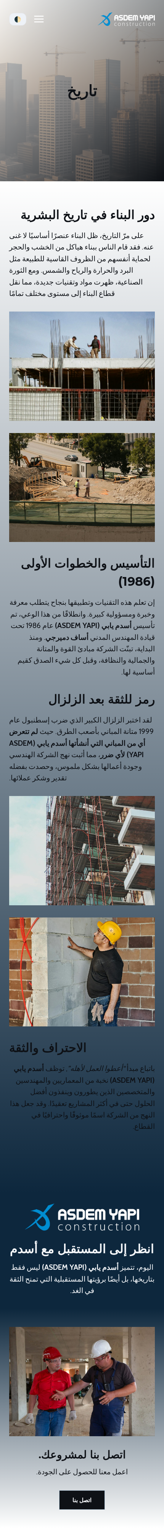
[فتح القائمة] (39, 19)
